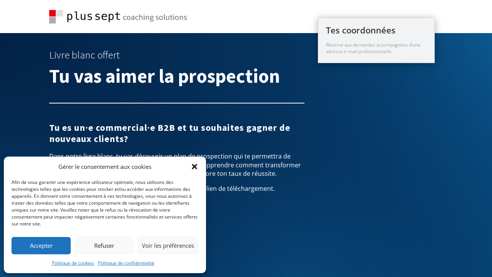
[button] (194, 166)
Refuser (104, 245)
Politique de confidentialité (126, 263)
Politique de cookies (73, 263)
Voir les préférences (168, 245)
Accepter (41, 245)
